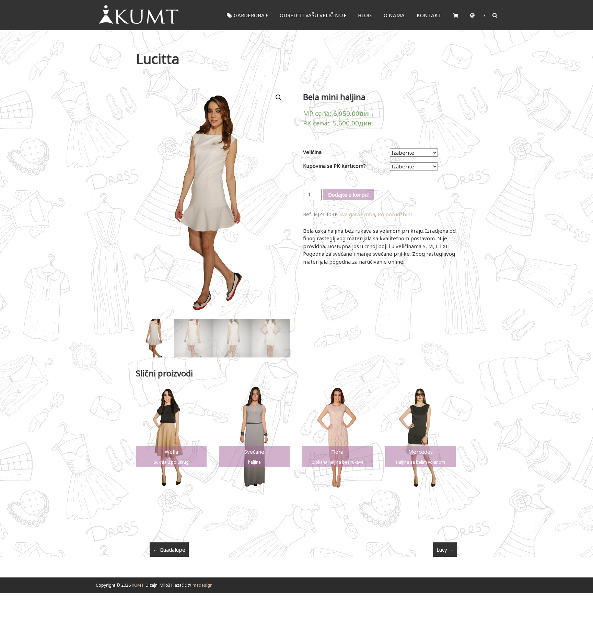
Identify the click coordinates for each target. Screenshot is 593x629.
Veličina (312, 151)
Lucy (445, 549)
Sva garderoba (357, 214)
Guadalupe (169, 549)
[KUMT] (137, 14)
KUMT (137, 585)
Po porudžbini (395, 214)
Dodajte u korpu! (348, 194)
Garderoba (249, 15)
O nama (394, 15)
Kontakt (429, 15)
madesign (202, 585)
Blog (365, 15)
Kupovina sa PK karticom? (334, 165)
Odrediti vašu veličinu (312, 15)
